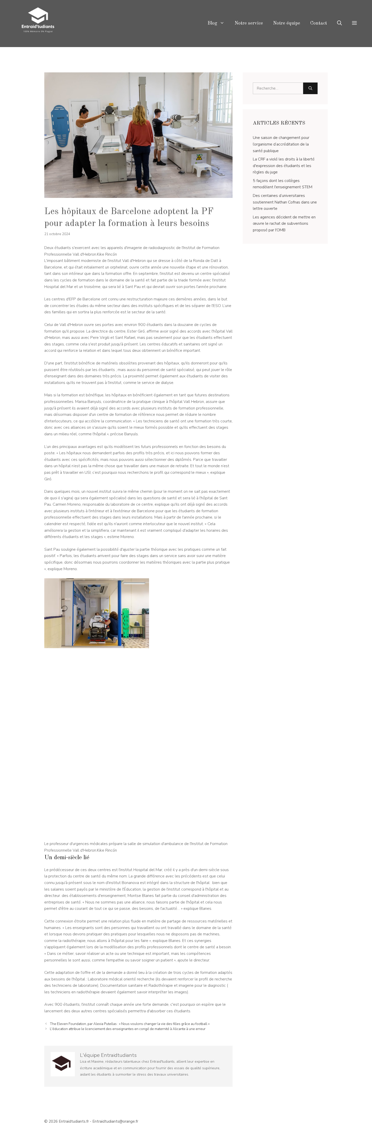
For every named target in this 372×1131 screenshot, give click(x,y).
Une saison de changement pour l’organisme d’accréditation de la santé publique (281, 144)
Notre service (249, 23)
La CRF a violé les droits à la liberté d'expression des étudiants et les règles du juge (284, 165)
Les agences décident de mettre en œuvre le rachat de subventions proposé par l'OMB (284, 223)
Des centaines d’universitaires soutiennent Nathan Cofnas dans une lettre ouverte (285, 202)
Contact (318, 23)
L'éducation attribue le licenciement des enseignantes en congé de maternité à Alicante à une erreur (127, 1028)
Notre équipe (286, 23)
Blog (212, 23)
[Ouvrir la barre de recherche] (339, 23)
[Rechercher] (310, 88)
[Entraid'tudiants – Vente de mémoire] (38, 23)
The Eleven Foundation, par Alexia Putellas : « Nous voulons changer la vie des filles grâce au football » (130, 1023)
